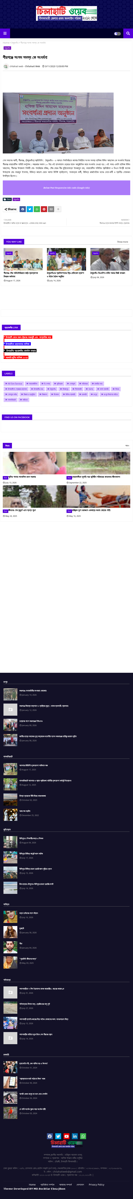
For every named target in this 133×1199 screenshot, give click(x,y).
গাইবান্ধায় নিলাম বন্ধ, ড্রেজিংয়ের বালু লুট (34, 1003)
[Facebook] (23, 209)
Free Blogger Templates (94, 1192)
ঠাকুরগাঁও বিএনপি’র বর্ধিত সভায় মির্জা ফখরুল (107, 273)
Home (6, 42)
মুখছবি (21, 928)
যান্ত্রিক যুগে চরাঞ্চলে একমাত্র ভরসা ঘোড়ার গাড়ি (91, 510)
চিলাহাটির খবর (38, 388)
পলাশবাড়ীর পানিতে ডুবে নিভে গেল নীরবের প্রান (35, 1034)
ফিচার (117, 388)
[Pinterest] (44, 209)
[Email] (51, 209)
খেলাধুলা (72, 383)
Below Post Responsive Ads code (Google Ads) (66, 187)
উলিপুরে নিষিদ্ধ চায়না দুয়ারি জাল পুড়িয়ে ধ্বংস (35, 868)
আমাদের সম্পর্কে (65, 1184)
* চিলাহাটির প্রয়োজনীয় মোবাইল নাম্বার (20, 350)
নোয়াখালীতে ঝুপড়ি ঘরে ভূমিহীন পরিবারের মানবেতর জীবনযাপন (96, 476)
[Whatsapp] (37, 209)
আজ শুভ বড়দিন (24, 811)
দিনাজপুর (65, 388)
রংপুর (95, 394)
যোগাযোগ (80, 1184)
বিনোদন (56, 394)
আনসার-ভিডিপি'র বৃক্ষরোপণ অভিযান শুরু (33, 765)
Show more (122, 241)
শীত (20, 943)
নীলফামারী (78, 388)
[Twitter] (30, 209)
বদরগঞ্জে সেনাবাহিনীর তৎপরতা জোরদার (32, 690)
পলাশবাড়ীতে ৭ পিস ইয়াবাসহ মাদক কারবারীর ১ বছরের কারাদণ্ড (41, 988)
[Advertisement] (66, 81)
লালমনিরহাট (12, 399)
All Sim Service (15, 383)
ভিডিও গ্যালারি (70, 394)
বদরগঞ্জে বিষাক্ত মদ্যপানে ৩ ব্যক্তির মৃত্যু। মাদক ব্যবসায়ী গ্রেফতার (43, 705)
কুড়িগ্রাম (60, 383)
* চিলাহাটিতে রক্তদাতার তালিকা (17, 343)
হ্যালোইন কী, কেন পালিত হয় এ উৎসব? (33, 1063)
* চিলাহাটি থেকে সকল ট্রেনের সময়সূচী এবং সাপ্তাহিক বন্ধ (28, 337)
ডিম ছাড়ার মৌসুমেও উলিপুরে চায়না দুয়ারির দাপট (36, 884)
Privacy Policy (96, 1184)
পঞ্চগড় (90, 388)
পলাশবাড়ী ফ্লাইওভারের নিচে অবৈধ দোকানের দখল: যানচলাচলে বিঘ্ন (43, 1019)
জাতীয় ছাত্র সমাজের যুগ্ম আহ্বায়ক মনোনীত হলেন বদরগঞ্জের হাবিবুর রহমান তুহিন (48, 736)
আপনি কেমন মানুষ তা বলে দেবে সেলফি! (33, 1093)
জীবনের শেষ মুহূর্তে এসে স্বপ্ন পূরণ (22, 510)
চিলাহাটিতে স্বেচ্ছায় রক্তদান (17, 388)
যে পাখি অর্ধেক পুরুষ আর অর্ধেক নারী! (32, 1109)
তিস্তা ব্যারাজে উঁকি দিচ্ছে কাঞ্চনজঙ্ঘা (32, 795)
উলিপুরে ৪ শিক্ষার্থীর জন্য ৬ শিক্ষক (31, 838)
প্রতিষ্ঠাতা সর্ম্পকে (47, 1184)
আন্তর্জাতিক (33, 383)
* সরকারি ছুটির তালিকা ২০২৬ (16, 357)
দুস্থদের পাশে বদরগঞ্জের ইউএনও (31, 721)
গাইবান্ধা (85, 383)
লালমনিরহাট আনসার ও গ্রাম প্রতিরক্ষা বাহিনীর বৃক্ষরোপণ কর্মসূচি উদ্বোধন (45, 780)
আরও (127, 445)
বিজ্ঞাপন (44, 394)
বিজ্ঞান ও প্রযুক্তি (29, 394)
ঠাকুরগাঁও (15, 42)
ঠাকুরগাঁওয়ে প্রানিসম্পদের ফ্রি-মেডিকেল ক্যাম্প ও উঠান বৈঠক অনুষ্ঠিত (65, 274)
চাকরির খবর (98, 383)
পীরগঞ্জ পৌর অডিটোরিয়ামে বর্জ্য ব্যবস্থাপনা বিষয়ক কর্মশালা (21, 274)
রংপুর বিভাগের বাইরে (111, 394)
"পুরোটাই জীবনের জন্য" (28, 958)
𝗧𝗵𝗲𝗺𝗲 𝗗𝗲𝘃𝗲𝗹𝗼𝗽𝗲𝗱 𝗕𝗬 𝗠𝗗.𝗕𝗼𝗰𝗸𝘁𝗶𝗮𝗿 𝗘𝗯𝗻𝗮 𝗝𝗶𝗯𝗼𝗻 (34, 1188)
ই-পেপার (47, 383)
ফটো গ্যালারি (104, 388)
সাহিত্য (25, 399)
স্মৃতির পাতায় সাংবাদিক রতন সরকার (22, 476)
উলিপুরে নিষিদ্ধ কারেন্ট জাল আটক (31, 853)
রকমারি (84, 394)
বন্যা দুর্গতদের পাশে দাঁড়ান (28, 913)
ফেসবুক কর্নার (12, 394)
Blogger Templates (50, 1192)
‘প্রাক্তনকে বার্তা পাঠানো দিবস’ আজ (32, 1078)
